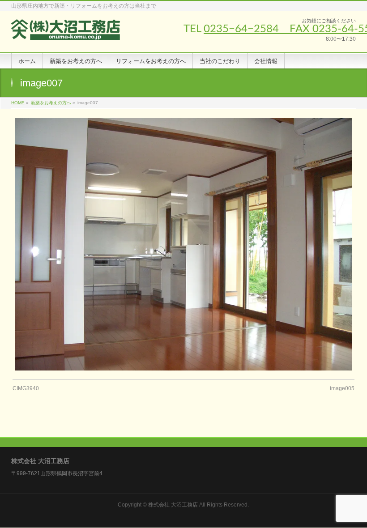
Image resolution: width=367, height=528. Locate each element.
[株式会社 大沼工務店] (66, 36)
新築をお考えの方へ (51, 102)
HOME (18, 102)
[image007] (183, 244)
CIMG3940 (26, 388)
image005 (342, 388)
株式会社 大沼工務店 (173, 505)
